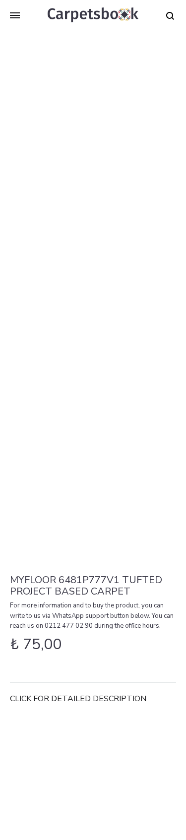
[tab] (93, 699)
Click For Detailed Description (78, 698)
